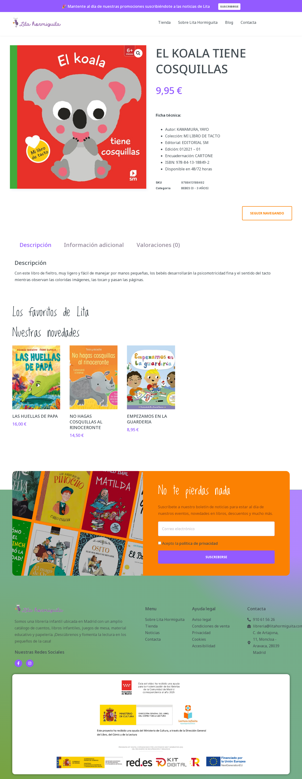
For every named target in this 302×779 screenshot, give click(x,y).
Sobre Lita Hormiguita (198, 22)
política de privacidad (198, 543)
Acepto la (190, 543)
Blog (229, 22)
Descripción (35, 245)
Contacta (248, 22)
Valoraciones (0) (158, 245)
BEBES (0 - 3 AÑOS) (195, 188)
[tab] (36, 245)
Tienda (164, 22)
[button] (138, 53)
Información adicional (94, 245)
